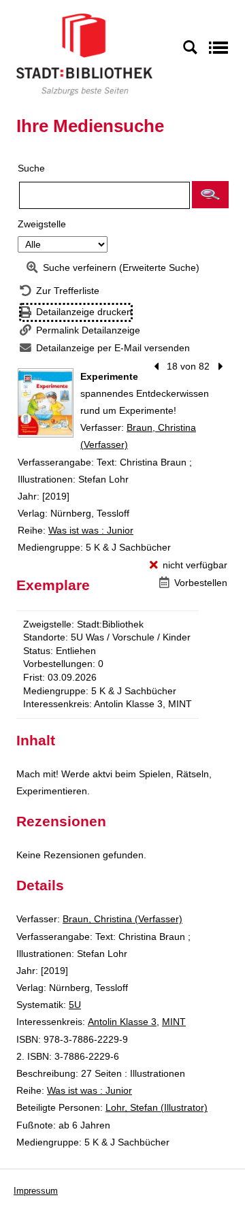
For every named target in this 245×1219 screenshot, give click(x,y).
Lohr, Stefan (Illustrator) (156, 1107)
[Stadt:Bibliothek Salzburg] (84, 53)
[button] (210, 194)
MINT (174, 1021)
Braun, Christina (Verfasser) (122, 918)
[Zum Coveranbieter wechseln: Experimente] (46, 403)
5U (75, 1004)
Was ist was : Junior (90, 530)
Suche (31, 168)
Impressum (36, 1191)
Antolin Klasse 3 (122, 1021)
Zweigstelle (42, 223)
